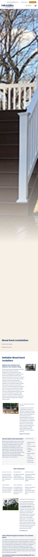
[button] (35, 5)
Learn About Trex (23, 530)
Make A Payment (24, 2)
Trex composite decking (25, 506)
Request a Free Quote (24, 433)
